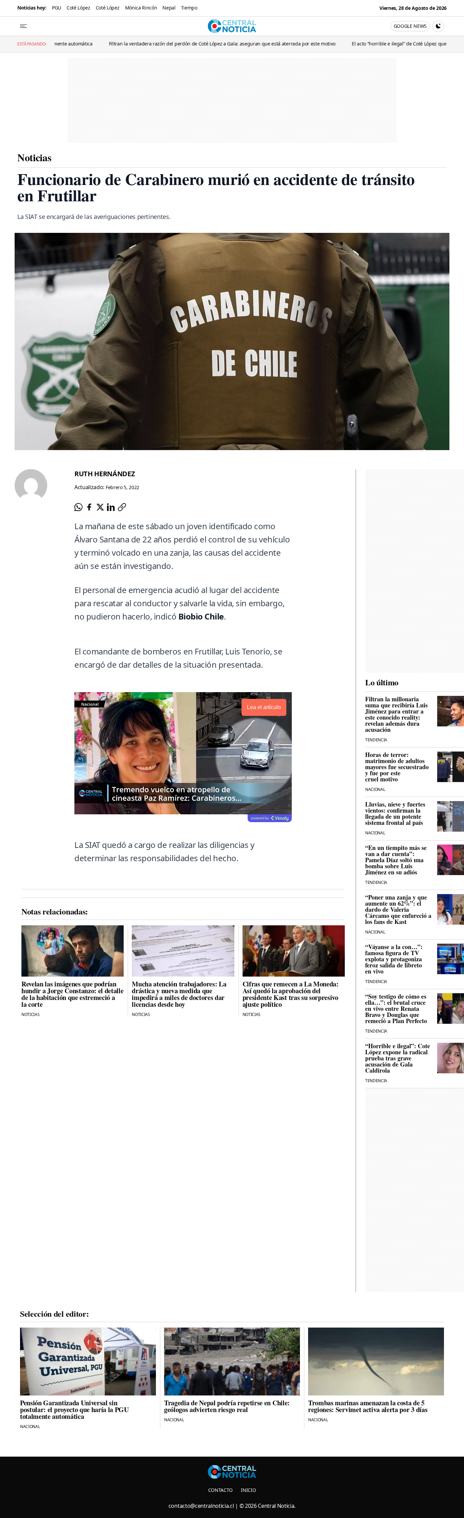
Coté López (78, 7)
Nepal (168, 7)
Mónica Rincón (141, 7)
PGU (56, 7)
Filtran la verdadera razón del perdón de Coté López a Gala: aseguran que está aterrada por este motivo (154, 43)
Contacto (220, 1490)
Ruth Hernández (104, 473)
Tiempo (189, 7)
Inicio (248, 1490)
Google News (410, 26)
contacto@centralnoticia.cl (201, 1506)
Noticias (34, 157)
